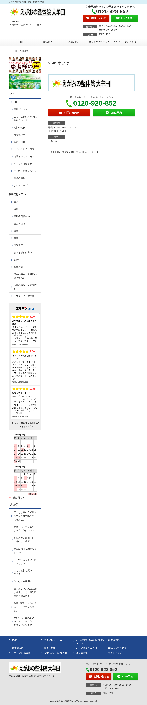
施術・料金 (19, 142)
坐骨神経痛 (19, 223)
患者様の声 (73, 42)
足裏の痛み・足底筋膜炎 (25, 287)
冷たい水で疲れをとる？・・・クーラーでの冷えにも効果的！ (25, 621)
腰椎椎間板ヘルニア (24, 216)
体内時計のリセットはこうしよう (25, 561)
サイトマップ (20, 185)
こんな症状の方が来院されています (25, 118)
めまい (17, 260)
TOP (22, 42)
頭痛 (16, 231)
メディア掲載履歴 (23, 164)
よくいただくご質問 (24, 149)
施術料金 (47, 42)
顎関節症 (18, 267)
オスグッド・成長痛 (24, 296)
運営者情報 (19, 178)
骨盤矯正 (18, 245)
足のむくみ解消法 (23, 581)
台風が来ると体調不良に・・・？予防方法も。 (25, 607)
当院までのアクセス (99, 42)
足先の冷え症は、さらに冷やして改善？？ (25, 540)
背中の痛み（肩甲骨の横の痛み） (25, 276)
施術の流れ (19, 127)
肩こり (17, 202)
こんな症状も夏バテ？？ (23, 572)
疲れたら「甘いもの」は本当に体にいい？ (25, 529)
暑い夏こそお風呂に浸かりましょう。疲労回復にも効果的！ (25, 592)
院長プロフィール (23, 109)
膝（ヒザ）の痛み (23, 252)
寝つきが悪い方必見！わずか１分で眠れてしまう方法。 (25, 516)
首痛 (16, 238)
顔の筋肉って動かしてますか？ (25, 550)
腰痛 (16, 209)
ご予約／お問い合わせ (124, 42)
